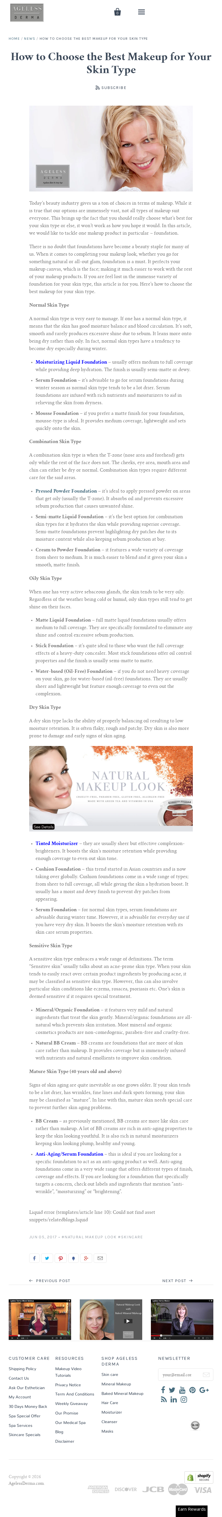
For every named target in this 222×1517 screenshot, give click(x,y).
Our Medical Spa (70, 1423)
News (29, 39)
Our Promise (66, 1413)
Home (14, 39)
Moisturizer (111, 1412)
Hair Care (109, 1403)
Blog (59, 1432)
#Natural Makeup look (89, 1237)
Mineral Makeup (116, 1384)
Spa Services (20, 1426)
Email (100, 1258)
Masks (107, 1431)
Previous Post (52, 1280)
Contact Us (19, 1378)
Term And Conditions (74, 1394)
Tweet (47, 1258)
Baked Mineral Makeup (122, 1394)
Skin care (109, 1375)
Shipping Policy (22, 1369)
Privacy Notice (68, 1385)
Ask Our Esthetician (27, 1388)
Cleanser (109, 1422)
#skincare (130, 1237)
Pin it (61, 1258)
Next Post (175, 1280)
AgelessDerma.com (26, 1484)
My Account (20, 1397)
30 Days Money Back (28, 1407)
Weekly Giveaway (71, 1404)
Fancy (73, 1258)
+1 (86, 1258)
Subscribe (113, 87)
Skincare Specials (24, 1435)
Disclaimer (64, 1442)
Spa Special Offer (24, 1416)
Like (34, 1258)
